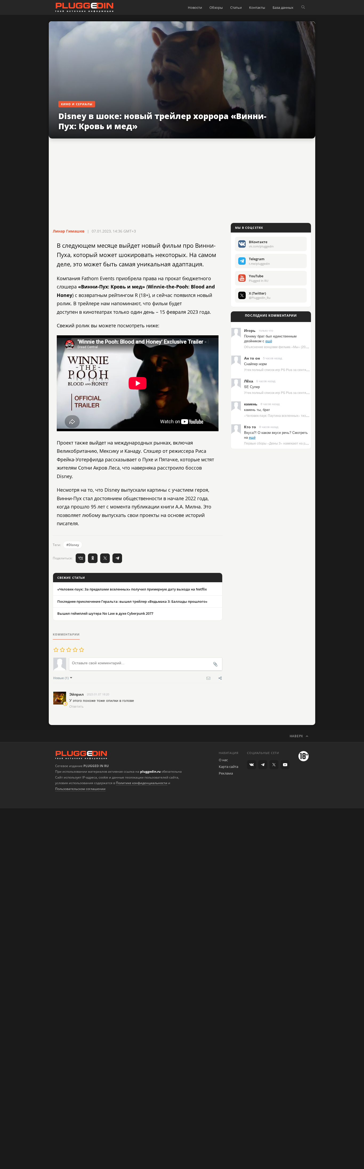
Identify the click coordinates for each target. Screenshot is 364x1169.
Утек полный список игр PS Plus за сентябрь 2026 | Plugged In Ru (293, 369)
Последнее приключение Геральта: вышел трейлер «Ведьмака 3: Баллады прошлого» (132, 601)
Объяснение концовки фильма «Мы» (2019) (277, 346)
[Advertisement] (182, 181)
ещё (268, 340)
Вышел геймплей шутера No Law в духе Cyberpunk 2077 (105, 613)
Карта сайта (228, 766)
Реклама (226, 773)
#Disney (72, 545)
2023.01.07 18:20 (98, 694)
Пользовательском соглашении (80, 789)
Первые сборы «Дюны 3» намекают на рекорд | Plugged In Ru (290, 443)
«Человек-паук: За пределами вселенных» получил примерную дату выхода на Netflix (132, 589)
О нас (223, 759)
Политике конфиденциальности (141, 783)
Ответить (76, 706)
